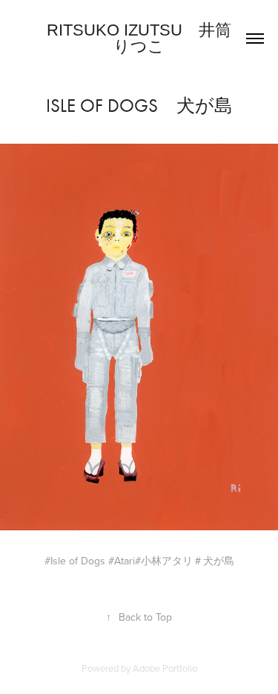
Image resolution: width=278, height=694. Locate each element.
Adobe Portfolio (165, 668)
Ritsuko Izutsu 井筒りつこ (139, 38)
